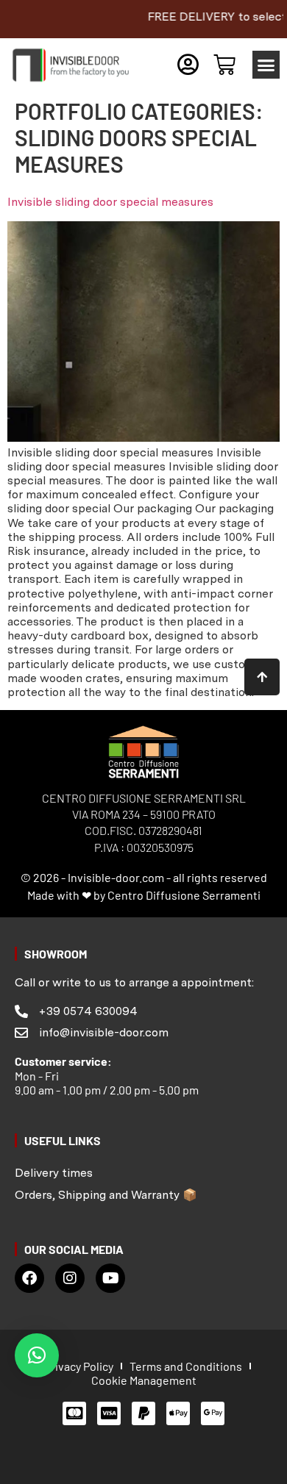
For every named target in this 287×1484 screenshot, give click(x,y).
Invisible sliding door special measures (110, 202)
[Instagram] (70, 1278)
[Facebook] (29, 1278)
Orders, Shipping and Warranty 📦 (106, 1195)
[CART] (224, 65)
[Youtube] (110, 1278)
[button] (266, 65)
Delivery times (54, 1173)
